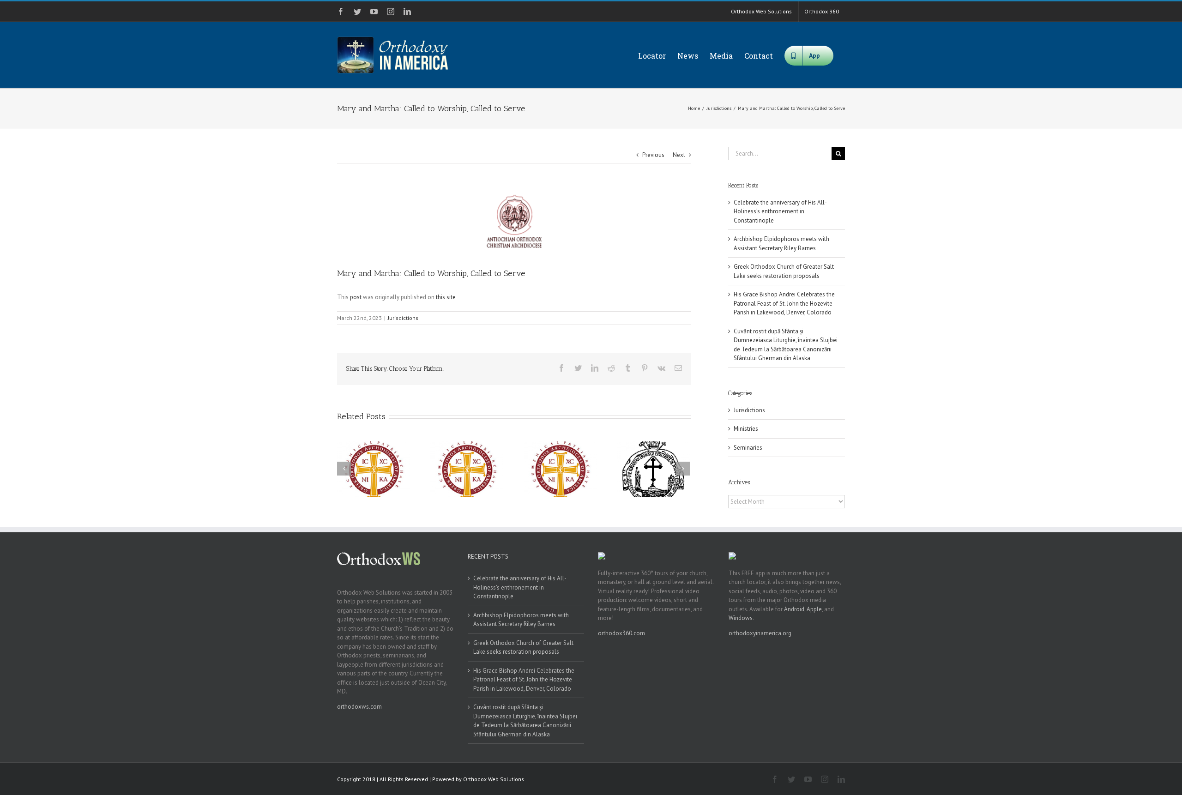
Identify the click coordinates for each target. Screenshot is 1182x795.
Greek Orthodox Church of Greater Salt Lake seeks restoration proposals (523, 647)
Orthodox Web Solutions (493, 779)
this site (446, 297)
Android (794, 609)
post (356, 297)
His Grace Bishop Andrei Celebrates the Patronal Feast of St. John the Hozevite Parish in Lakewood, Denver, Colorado (784, 303)
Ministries (746, 429)
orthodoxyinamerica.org (760, 633)
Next (679, 155)
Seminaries (748, 448)
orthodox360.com (621, 633)
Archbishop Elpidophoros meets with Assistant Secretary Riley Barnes (521, 619)
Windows (741, 618)
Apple (814, 609)
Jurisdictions (403, 317)
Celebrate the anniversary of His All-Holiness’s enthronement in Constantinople (780, 211)
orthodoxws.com (359, 707)
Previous (653, 155)
